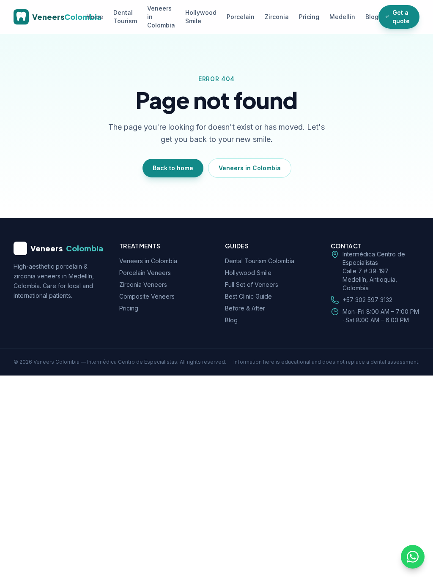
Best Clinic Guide (248, 296)
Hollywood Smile (200, 16)
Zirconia (277, 16)
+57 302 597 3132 (367, 299)
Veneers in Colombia (161, 17)
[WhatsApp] (413, 557)
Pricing (309, 16)
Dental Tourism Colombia (259, 260)
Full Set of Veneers (251, 284)
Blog (371, 16)
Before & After (245, 308)
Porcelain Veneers (145, 272)
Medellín (342, 16)
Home (94, 16)
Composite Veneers (147, 296)
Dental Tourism (125, 16)
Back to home (173, 167)
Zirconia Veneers (143, 284)
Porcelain (241, 16)
